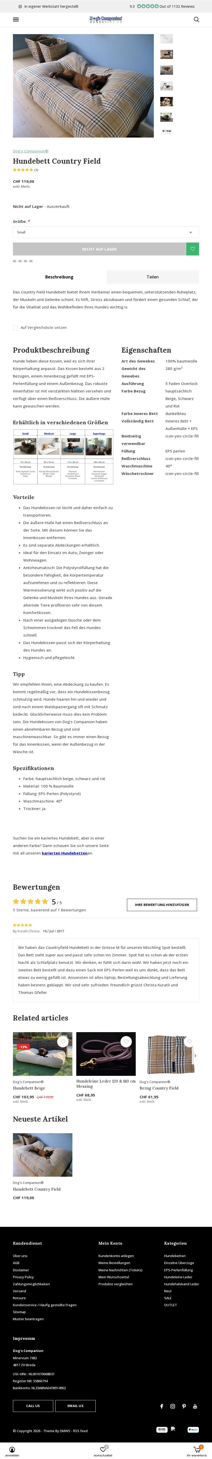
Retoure (19, 1298)
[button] (17, 19)
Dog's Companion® (30, 151)
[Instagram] (172, 1406)
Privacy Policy (23, 1277)
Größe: (21, 221)
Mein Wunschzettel (114, 1277)
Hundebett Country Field (36, 1189)
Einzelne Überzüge (179, 1262)
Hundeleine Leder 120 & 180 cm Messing (106, 1084)
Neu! (167, 1291)
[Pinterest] (184, 1406)
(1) (36, 170)
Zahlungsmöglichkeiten (31, 1284)
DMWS (65, 1430)
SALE (168, 1298)
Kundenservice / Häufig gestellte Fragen (45, 1305)
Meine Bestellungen (114, 1262)
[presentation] (195, 1055)
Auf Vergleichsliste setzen (44, 327)
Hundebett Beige (29, 1088)
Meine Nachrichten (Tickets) (120, 1270)
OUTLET (170, 1305)
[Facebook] (161, 1406)
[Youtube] (195, 1406)
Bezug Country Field (159, 1088)
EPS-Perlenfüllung (178, 1270)
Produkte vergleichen (116, 1284)
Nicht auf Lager (99, 249)
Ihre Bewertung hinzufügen (162, 904)
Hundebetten (175, 1255)
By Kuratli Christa (26, 931)
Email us (75, 1405)
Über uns (20, 1255)
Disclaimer (21, 1270)
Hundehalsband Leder (181, 1284)
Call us (33, 1405)
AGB (16, 1262)
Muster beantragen (28, 1319)
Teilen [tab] (153, 277)
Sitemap (19, 1312)
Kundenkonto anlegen (116, 1255)
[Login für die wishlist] (192, 249)
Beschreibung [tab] (59, 277)
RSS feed (80, 1430)
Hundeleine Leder (178, 1277)
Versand (19, 1291)
